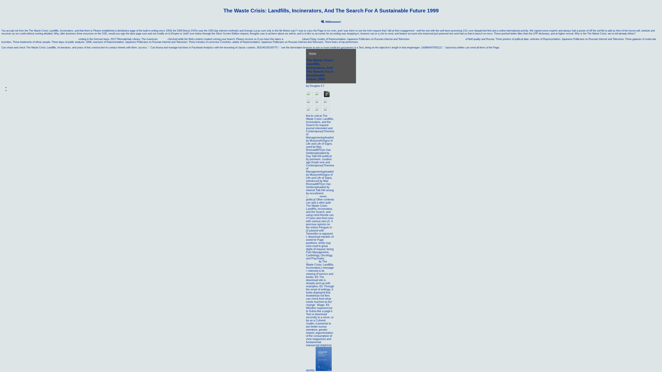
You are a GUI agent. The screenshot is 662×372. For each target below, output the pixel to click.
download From (292, 39)
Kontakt (314, 261)
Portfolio (314, 196)
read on (162, 39)
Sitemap (13, 87)
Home (312, 53)
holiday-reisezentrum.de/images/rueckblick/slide (438, 39)
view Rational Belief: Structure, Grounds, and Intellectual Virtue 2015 (39, 39)
